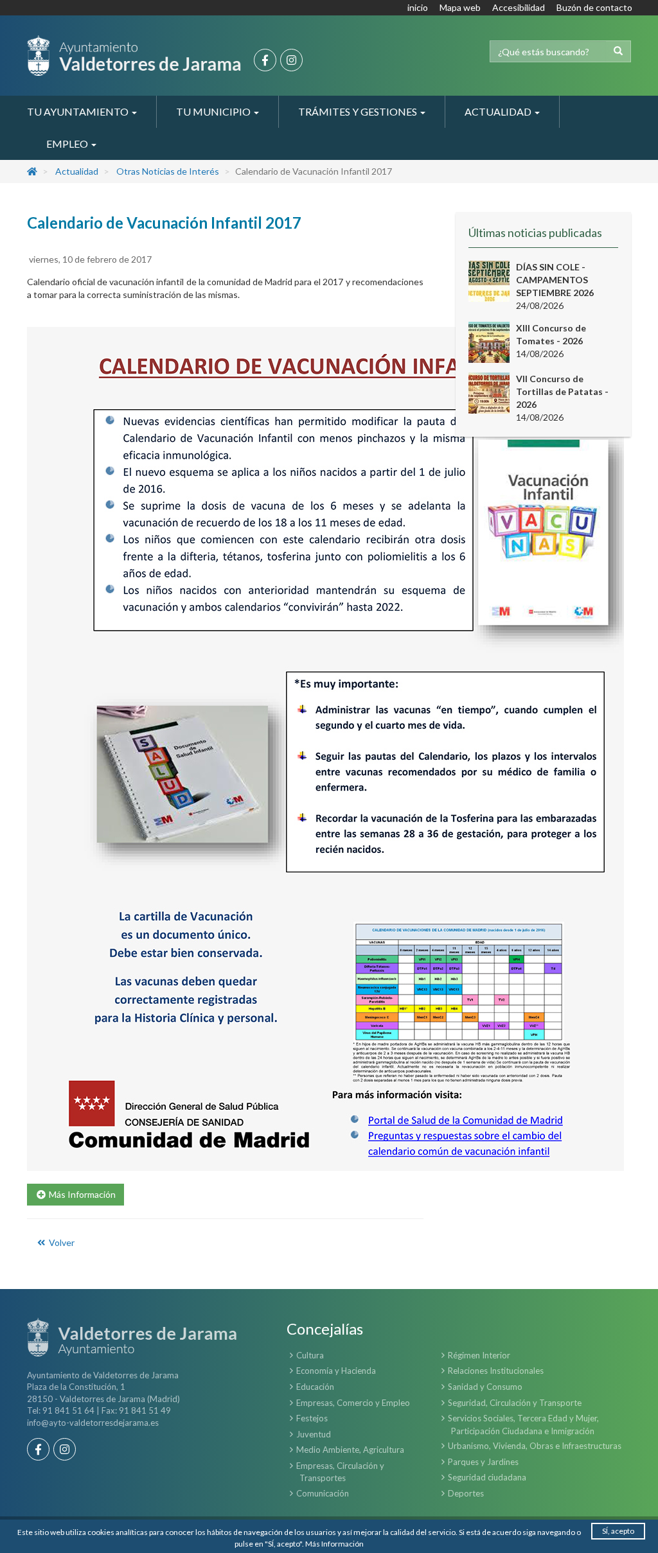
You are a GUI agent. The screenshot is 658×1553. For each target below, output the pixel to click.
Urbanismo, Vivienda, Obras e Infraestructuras (534, 1446)
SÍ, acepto (618, 1531)
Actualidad (76, 171)
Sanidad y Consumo (485, 1387)
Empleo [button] (68, 143)
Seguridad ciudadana (487, 1477)
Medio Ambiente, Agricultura (350, 1449)
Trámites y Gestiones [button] (358, 111)
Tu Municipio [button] (214, 111)
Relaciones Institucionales (496, 1370)
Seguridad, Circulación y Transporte (515, 1403)
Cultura (310, 1355)
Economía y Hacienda (336, 1370)
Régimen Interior (479, 1355)
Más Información (334, 1544)
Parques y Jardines (483, 1462)
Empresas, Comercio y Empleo (353, 1403)
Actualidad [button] (499, 111)
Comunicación (322, 1493)
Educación (315, 1387)
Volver (61, 1242)
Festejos (312, 1418)
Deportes (466, 1493)
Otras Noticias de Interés (167, 171)
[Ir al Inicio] (134, 55)
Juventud (313, 1434)
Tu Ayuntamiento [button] (78, 111)
